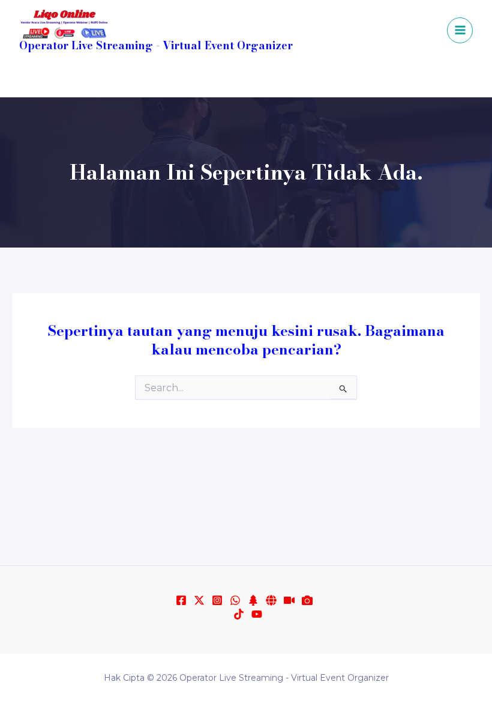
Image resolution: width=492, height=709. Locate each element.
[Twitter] (199, 600)
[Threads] (264, 80)
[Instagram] (210, 80)
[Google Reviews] (318, 80)
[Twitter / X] (228, 80)
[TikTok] (282, 80)
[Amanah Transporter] (271, 600)
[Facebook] (192, 80)
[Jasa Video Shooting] (307, 600)
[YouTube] (300, 80)
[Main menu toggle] (460, 30)
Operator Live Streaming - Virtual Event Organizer (156, 45)
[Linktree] (253, 600)
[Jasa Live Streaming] (289, 600)
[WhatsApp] (174, 80)
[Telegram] (246, 80)
